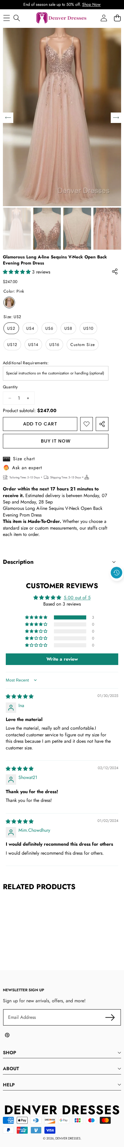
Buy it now (56, 441)
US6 (49, 328)
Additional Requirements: (26, 363)
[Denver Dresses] (61, 18)
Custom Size (82, 344)
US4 (30, 328)
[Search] (16, 18)
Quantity (10, 387)
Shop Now (91, 4)
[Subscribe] (110, 1017)
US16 (54, 344)
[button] (117, 586)
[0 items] (117, 18)
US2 (11, 328)
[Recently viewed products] (116, 572)
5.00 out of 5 (77, 597)
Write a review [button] (62, 659)
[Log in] (103, 18)
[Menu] (6, 18)
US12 (12, 344)
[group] (17, 229)
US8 (68, 328)
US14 (33, 344)
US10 (88, 328)
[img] (19, 696)
